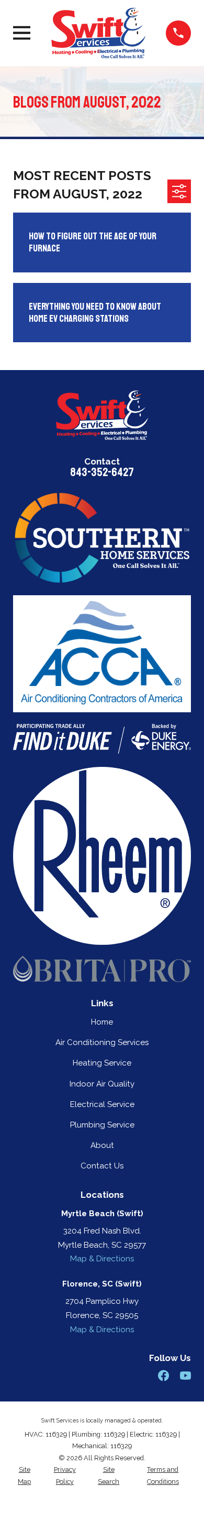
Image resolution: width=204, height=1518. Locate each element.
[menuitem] (24, 1476)
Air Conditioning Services (102, 1042)
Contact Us (102, 1166)
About (102, 1145)
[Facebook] (163, 1375)
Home (102, 1022)
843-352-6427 (102, 472)
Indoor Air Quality (102, 1084)
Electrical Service (102, 1104)
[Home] (98, 33)
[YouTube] (185, 1375)
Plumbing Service (102, 1125)
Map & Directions (102, 1258)
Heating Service (102, 1063)
